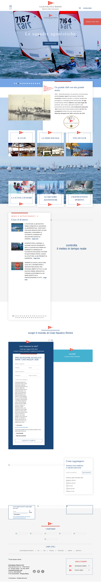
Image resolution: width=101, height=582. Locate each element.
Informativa (19, 425)
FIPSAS (51, 550)
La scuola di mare (21, 197)
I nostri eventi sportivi (79, 198)
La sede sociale (50, 138)
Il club (22, 138)
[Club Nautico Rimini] (50, 4)
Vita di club (79, 138)
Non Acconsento (21, 435)
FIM (44, 550)
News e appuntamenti (24, 216)
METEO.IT (78, 550)
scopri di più (79, 43)
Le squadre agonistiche (50, 198)
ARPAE (70, 550)
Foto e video (79, 570)
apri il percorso (86, 472)
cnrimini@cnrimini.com (15, 570)
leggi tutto (35, 239)
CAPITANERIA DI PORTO (26, 550)
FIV (38, 550)
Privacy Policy (24, 573)
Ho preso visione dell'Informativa (21, 427)
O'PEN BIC (61, 550)
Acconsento (19, 433)
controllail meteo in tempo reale (71, 247)
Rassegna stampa (81, 566)
